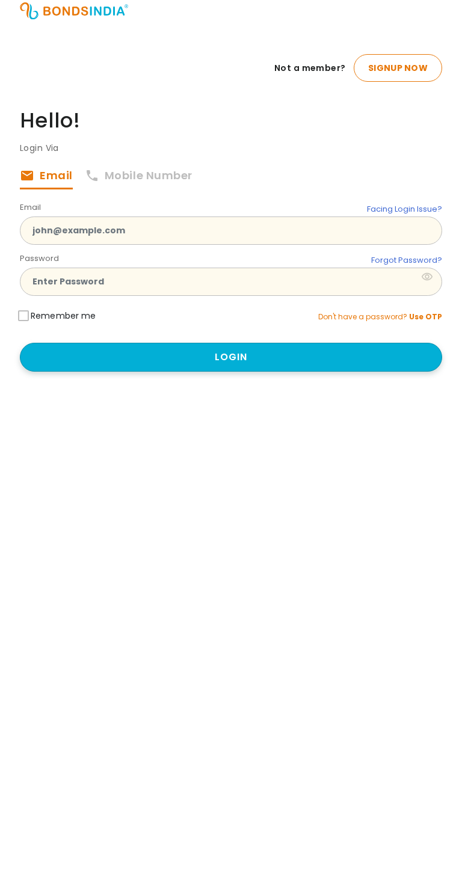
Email (30, 207)
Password (39, 258)
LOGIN (231, 357)
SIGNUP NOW (398, 68)
